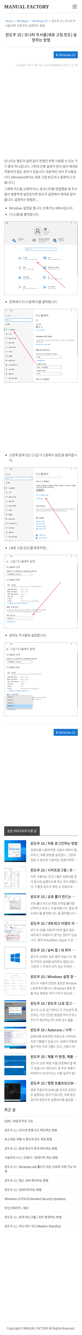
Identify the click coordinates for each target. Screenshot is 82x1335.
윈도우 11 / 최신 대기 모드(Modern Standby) (33, 1226)
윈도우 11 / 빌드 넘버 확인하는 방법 (26, 1180)
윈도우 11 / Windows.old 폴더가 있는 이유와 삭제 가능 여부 (40, 1168)
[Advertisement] (41, 113)
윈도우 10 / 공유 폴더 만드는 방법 (54, 896)
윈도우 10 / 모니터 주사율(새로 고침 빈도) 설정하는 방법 (41, 37)
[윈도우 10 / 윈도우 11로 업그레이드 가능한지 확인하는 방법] (15, 1010)
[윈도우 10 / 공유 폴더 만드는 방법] (15, 904)
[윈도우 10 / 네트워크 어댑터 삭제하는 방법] (15, 930)
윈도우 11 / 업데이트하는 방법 (23, 1189)
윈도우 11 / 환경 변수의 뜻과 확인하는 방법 (31, 1148)
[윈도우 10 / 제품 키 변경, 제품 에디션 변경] (15, 1064)
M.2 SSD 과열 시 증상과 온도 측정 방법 (28, 1139)
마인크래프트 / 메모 (17, 1208)
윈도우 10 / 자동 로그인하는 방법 (54, 843)
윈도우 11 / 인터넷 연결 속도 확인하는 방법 (31, 1130)
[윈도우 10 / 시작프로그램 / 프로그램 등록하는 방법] (15, 877)
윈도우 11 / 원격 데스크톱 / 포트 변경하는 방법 (33, 1217)
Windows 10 (67, 55)
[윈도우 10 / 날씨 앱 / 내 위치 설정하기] (15, 957)
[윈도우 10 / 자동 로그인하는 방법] (15, 851)
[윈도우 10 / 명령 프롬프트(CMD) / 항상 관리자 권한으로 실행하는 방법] (15, 1090)
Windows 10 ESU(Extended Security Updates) (35, 1198)
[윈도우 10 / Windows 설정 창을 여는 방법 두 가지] (15, 984)
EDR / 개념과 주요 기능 (19, 1121)
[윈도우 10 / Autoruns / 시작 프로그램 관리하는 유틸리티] (15, 1037)
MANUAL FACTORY (26, 6)
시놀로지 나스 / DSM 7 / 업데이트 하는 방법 (31, 1157)
